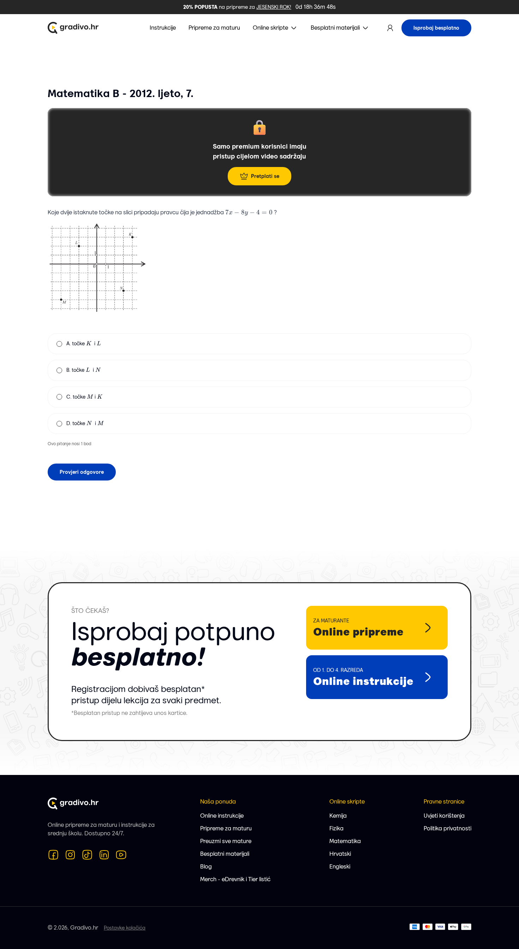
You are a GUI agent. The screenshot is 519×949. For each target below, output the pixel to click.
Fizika (336, 828)
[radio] (59, 344)
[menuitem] (275, 28)
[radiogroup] (259, 383)
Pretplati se (265, 176)
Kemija (338, 815)
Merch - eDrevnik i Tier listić (235, 879)
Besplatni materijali (224, 854)
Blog (206, 866)
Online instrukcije (222, 815)
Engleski (339, 866)
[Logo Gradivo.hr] (73, 28)
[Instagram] (70, 854)
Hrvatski (340, 854)
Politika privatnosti (447, 828)
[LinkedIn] (104, 854)
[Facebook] (53, 854)
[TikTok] (87, 854)
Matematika (345, 841)
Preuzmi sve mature (225, 841)
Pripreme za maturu (226, 828)
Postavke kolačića (124, 928)
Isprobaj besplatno (436, 28)
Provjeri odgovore (82, 472)
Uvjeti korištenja (444, 815)
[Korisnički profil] (390, 28)
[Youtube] (121, 854)
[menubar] (259, 28)
